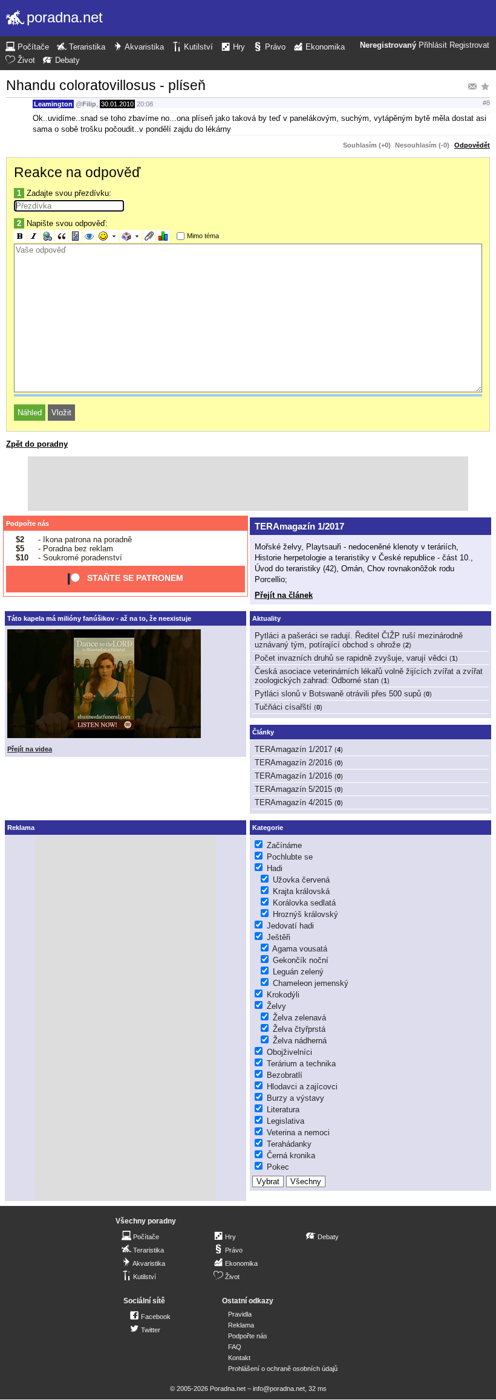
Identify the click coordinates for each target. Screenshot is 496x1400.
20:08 (145, 104)
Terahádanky (289, 1144)
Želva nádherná (300, 1040)
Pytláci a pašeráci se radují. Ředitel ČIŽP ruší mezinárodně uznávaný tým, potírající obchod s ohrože (359, 640)
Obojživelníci (289, 1052)
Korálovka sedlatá (304, 902)
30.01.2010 (117, 104)
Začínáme (284, 845)
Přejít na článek (284, 595)
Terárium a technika (301, 1063)
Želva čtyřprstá (299, 1029)
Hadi (274, 868)
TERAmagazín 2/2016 (293, 762)
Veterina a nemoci (298, 1132)
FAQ (234, 1346)
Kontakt (239, 1357)
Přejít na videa (29, 749)
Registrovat (469, 45)
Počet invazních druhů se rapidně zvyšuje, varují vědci (351, 658)
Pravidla (240, 1314)
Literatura (283, 1109)
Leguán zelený (298, 971)
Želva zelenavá (299, 1017)
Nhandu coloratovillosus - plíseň (106, 85)
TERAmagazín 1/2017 (299, 526)
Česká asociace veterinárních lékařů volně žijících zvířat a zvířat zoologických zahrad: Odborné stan (369, 676)
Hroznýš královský (305, 914)
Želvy (276, 1006)
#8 (486, 102)
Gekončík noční (300, 960)
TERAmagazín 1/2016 (293, 775)
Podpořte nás (27, 523)
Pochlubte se (290, 856)
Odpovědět (472, 145)
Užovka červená (301, 879)
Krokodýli (283, 994)
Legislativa (285, 1121)
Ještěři (278, 937)
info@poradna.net (279, 1388)
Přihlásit (433, 45)
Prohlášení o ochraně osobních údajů (283, 1368)
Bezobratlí (284, 1075)
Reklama (241, 1325)
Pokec (278, 1167)
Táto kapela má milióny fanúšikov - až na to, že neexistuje (99, 618)
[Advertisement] (248, 483)
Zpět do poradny (37, 444)
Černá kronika (291, 1155)
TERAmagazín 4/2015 (293, 802)
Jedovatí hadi (290, 925)
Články (263, 732)
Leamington (53, 104)
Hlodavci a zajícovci (302, 1086)
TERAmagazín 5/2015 (293, 789)
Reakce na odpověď (77, 172)
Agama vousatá (299, 948)
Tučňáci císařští (283, 706)
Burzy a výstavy (295, 1098)
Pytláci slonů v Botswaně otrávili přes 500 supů (338, 693)
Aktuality (266, 618)
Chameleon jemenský (310, 983)
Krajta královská (301, 891)
